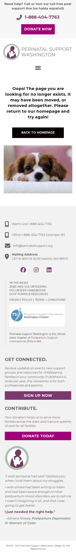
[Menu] (38, 68)
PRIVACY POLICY (20, 299)
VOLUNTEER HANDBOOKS (27, 290)
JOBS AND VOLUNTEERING (28, 286)
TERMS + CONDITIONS (50, 299)
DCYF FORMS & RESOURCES (28, 294)
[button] (23, 269)
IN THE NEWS (18, 282)
